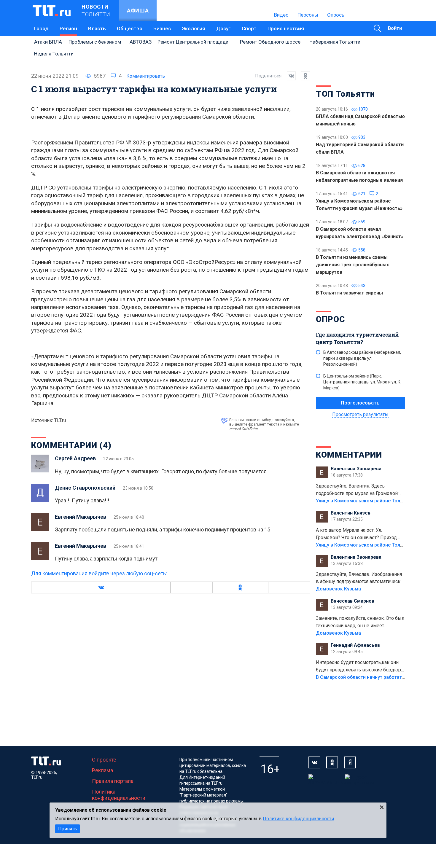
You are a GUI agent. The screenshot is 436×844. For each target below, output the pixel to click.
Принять (67, 829)
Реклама (102, 770)
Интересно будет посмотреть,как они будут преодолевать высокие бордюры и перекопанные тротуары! (360, 667)
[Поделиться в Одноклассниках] (303, 75)
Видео (281, 15)
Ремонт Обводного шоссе (270, 42)
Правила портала (112, 781)
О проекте (104, 760)
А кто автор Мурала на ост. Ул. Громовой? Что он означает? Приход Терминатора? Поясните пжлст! (356, 534)
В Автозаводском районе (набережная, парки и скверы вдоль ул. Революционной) (362, 358)
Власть (97, 28)
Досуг (223, 28)
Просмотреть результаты (360, 414)
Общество (129, 28)
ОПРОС (330, 319)
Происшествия (286, 28)
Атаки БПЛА (48, 42)
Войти (395, 28)
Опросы (336, 15)
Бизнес (162, 28)
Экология (193, 28)
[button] (101, 587)
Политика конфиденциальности (118, 795)
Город (41, 28)
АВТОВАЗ (141, 42)
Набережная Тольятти (334, 42)
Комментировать (145, 76)
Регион (68, 28)
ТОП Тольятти (345, 94)
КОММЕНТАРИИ (349, 455)
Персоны (307, 15)
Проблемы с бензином (95, 42)
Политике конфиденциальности (298, 818)
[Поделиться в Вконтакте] (288, 75)
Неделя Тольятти (54, 54)
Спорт (249, 28)
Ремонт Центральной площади (192, 42)
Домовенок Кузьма (338, 589)
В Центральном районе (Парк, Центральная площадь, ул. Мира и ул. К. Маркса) (362, 382)
